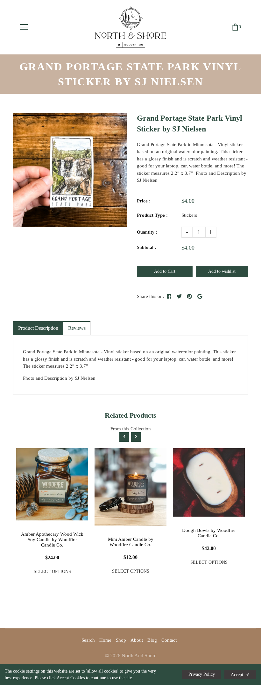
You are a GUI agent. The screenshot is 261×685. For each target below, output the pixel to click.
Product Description (38, 328)
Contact (169, 640)
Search (88, 640)
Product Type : (152, 215)
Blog (152, 640)
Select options (52, 571)
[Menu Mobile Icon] (24, 27)
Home (105, 640)
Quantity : (147, 232)
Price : (144, 200)
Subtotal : (146, 247)
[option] (70, 170)
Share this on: (150, 296)
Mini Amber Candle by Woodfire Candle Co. (130, 542)
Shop (121, 640)
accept (240, 674)
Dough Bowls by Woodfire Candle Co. (209, 533)
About (136, 640)
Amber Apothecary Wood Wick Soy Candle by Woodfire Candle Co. (52, 539)
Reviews (77, 328)
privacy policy (201, 674)
